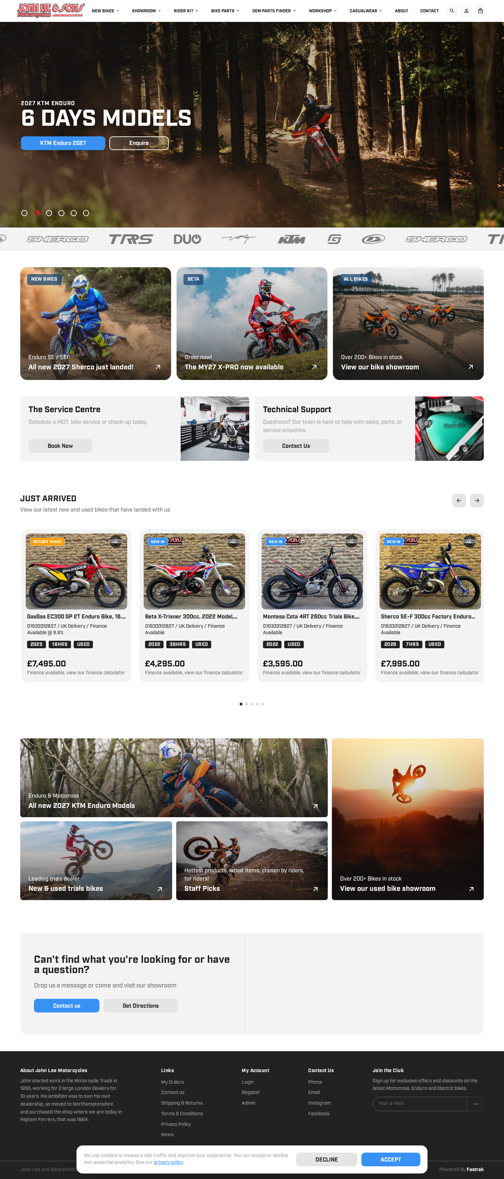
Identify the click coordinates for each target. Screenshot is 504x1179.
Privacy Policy (176, 1124)
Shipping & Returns (182, 1103)
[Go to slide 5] (73, 213)
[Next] (477, 500)
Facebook (318, 1114)
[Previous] (459, 500)
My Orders (172, 1082)
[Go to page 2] (246, 704)
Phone (315, 1082)
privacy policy (168, 1162)
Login (248, 1082)
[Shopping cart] (481, 11)
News (167, 1135)
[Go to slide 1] (24, 213)
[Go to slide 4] (61, 213)
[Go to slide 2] (36, 213)
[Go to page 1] (241, 704)
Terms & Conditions (182, 1114)
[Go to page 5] (263, 704)
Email (314, 1093)
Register (251, 1093)
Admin (248, 1103)
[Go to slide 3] (49, 213)
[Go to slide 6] (86, 213)
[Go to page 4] (257, 704)
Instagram (319, 1103)
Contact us (172, 1093)
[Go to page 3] (252, 704)
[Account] (466, 11)
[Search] (452, 11)
